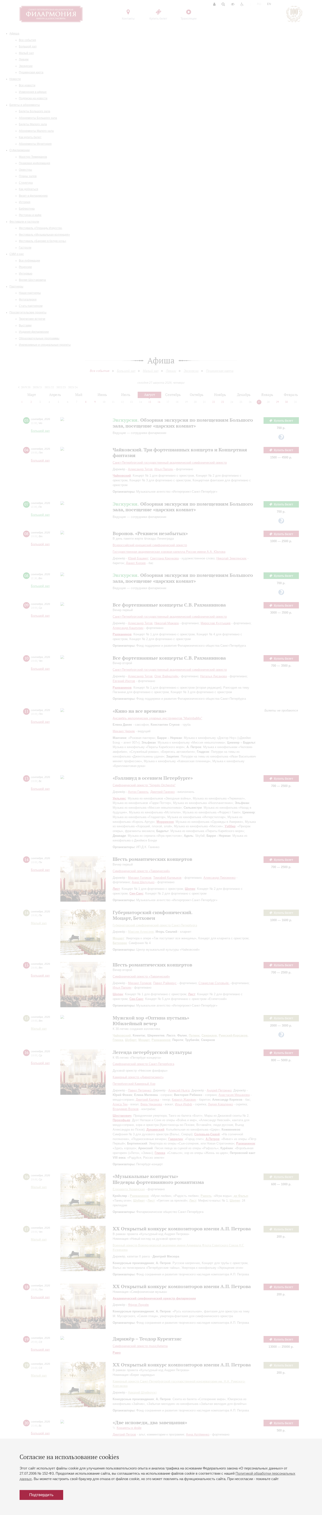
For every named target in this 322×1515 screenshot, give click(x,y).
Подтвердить (41, 1495)
